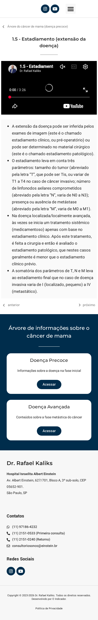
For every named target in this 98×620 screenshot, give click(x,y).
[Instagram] (45, 9)
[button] (71, 9)
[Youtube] (55, 9)
